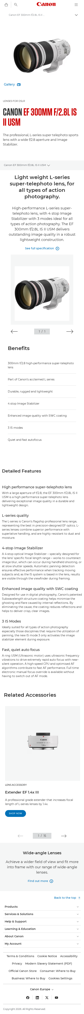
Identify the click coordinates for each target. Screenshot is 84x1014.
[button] (14, 331)
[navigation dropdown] (76, 5)
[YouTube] (56, 997)
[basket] (6, 5)
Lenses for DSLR (14, 101)
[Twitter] (46, 997)
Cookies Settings (60, 978)
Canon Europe (40, 989)
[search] (16, 5)
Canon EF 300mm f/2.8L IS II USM (25, 165)
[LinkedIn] (37, 997)
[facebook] (27, 997)
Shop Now (15, 813)
